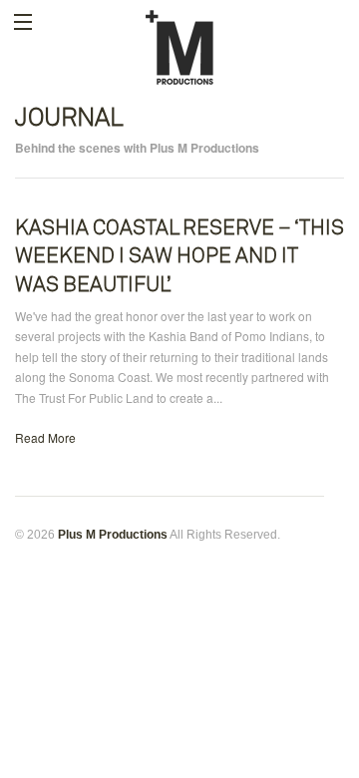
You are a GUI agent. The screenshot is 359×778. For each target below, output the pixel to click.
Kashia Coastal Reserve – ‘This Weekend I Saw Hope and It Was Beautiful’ (179, 255)
